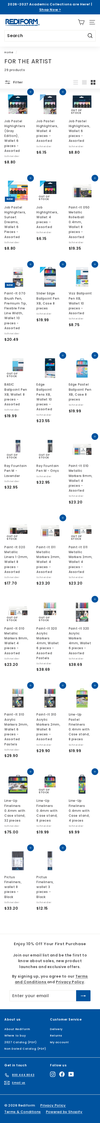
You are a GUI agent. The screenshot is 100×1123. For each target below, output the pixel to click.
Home (8, 52)
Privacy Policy (60, 1083)
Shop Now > (50, 9)
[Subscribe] (79, 1102)
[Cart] (81, 22)
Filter (17, 82)
